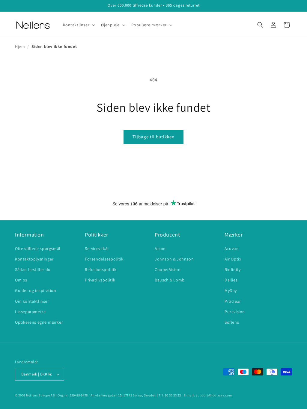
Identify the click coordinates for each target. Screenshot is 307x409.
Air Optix (233, 259)
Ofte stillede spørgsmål (38, 248)
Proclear (233, 301)
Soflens (232, 322)
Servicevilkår (97, 248)
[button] (78, 25)
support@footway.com (214, 395)
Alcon (160, 248)
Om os (21, 280)
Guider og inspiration (35, 290)
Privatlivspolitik (100, 280)
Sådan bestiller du (33, 269)
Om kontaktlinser (32, 301)
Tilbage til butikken (153, 137)
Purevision (235, 311)
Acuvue (232, 248)
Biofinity (232, 269)
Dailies (231, 280)
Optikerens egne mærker (39, 322)
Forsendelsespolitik (104, 259)
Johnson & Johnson (174, 259)
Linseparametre (30, 311)
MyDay (231, 290)
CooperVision (167, 269)
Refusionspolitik (101, 269)
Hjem (20, 46)
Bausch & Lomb (170, 280)
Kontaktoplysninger (34, 259)
